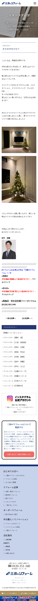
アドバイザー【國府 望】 (13, 337)
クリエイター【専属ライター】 (15, 376)
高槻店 (7, 546)
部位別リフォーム (11, 495)
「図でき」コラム (11, 505)
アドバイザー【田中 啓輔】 (14, 361)
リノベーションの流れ (12, 527)
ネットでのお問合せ (10, 593)
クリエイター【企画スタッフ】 (15, 371)
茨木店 (7, 550)
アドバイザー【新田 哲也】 (14, 352)
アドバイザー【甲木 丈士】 (14, 366)
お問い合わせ (9, 553)
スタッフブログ (10, 502)
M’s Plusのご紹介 (11, 514)
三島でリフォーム (11, 530)
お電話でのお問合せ (29, 593)
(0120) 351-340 (9, 304)
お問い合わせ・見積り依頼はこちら (19, 454)
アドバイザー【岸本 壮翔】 (14, 347)
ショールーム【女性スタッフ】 (15, 381)
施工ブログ (9, 498)
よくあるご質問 (10, 482)
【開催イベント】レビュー (13, 332)
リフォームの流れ (11, 479)
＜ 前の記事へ (10, 318)
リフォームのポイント (12, 523)
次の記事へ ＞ (27, 318)
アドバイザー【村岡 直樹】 (14, 357)
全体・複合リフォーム (12, 491)
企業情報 (8, 539)
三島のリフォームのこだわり (15, 475)
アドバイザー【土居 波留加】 (15, 342)
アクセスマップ (8, 294)
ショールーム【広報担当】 (13, 385)
